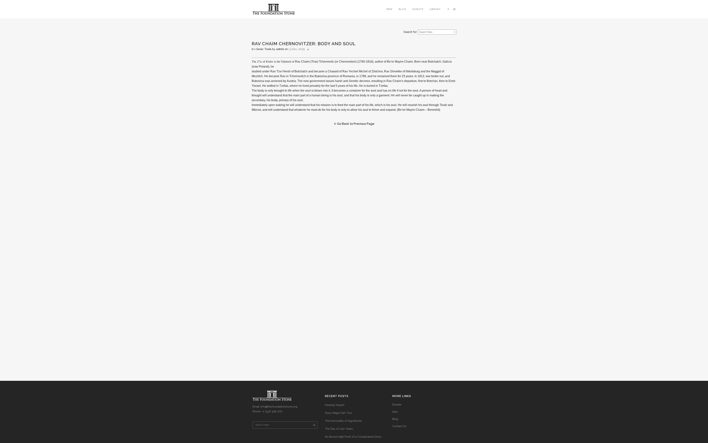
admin (280, 49)
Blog (395, 419)
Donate (397, 404)
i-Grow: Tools (262, 49)
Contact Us (399, 426)
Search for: (410, 31)
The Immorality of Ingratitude (343, 420)
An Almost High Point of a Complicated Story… (353, 436)
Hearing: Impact (334, 404)
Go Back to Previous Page (355, 124)
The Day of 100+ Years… (339, 428)
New (395, 411)
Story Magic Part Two (338, 412)
